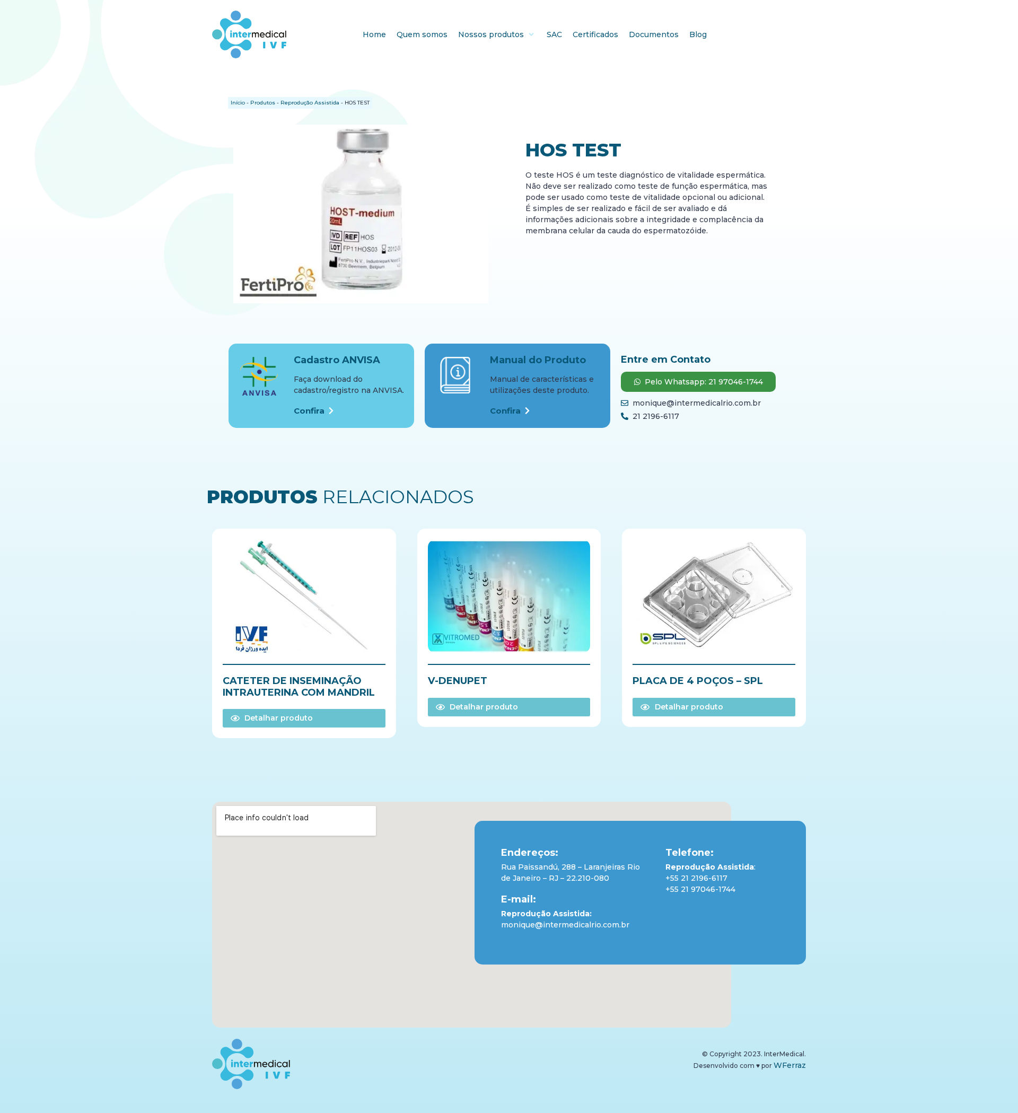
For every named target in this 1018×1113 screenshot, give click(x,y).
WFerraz (790, 1065)
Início (238, 102)
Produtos (262, 102)
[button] (497, 35)
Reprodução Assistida (309, 102)
